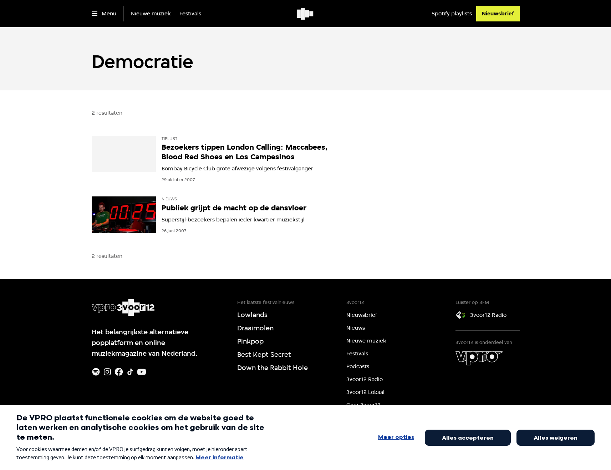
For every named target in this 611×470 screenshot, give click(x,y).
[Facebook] (118, 372)
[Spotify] (96, 372)
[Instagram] (107, 372)
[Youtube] (141, 372)
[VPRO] (479, 358)
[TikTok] (130, 372)
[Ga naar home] (305, 13)
